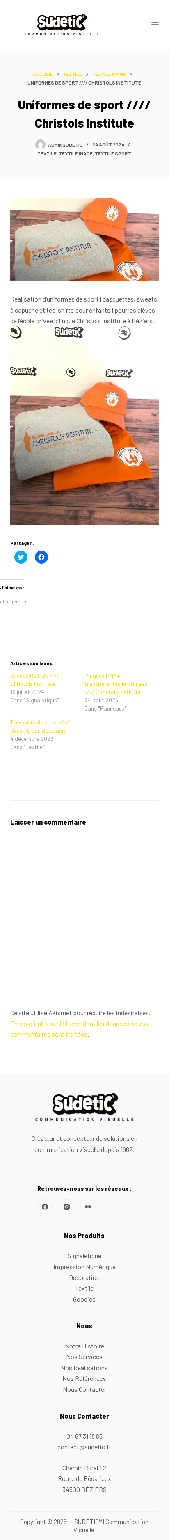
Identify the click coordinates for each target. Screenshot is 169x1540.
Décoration (84, 1277)
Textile (47, 153)
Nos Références (84, 1378)
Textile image (76, 153)
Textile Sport (113, 153)
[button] (61, 24)
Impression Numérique (84, 1266)
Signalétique (84, 1255)
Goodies (84, 1299)
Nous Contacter (84, 1389)
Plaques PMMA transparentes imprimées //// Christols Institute (115, 683)
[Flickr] (88, 1207)
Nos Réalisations (84, 1367)
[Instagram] (66, 1207)
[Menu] (155, 24)
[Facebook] (45, 1207)
